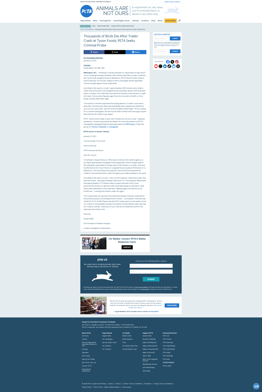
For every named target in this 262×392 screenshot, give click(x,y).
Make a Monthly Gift (149, 342)
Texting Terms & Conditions (163, 384)
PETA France (167, 339)
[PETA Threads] (178, 66)
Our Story (85, 336)
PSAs (94, 26)
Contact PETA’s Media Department (122, 26)
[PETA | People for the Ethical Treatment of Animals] (86, 11)
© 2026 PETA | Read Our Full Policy (94, 384)
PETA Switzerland (169, 349)
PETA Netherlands (169, 346)
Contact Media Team (129, 349)
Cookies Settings (126, 387)
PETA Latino (167, 366)
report (86, 75)
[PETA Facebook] (168, 62)
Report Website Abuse (112, 387)
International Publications (86, 370)
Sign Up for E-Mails (88, 359)
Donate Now (147, 336)
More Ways (146, 371)
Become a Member (149, 339)
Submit (175, 38)
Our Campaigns (107, 339)
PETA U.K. (166, 336)
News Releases (85, 26)
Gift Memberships (149, 367)
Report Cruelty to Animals (172, 1)
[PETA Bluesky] (174, 66)
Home (82, 29)
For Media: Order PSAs (130, 346)
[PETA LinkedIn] (165, 66)
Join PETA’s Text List (89, 362)
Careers (84, 339)
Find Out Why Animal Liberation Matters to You (89, 344)
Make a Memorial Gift (150, 346)
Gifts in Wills (147, 356)
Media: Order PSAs (103, 26)
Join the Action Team (109, 342)
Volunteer (85, 352)
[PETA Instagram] (177, 62)
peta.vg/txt (161, 44)
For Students (106, 346)
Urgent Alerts (106, 336)
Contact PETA (86, 366)
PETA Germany (168, 342)
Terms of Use (97, 387)
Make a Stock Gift (149, 352)
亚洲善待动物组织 (168, 362)
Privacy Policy (86, 387)
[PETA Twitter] (172, 62)
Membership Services (150, 364)
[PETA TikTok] (169, 66)
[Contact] (115, 243)
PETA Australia (168, 356)
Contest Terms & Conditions (132, 384)
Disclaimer (147, 384)
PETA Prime (86, 356)
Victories (85, 349)
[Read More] (131, 305)
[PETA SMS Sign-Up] (160, 66)
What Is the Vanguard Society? (150, 360)
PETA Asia (166, 359)
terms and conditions (141, 287)
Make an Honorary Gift (150, 349)
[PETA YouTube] (156, 66)
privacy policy (145, 289)
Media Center (127, 336)
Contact (118, 384)
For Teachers (106, 349)
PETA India (166, 352)
